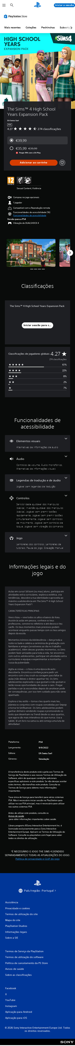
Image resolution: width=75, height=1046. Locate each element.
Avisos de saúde (16, 816)
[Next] (70, 253)
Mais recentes (12, 27)
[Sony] (67, 1044)
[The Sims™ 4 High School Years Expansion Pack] (30, 253)
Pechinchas (48, 27)
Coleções (31, 27)
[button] (29, 215)
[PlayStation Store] (16, 16)
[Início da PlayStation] (37, 5)
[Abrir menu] (4, 5)
